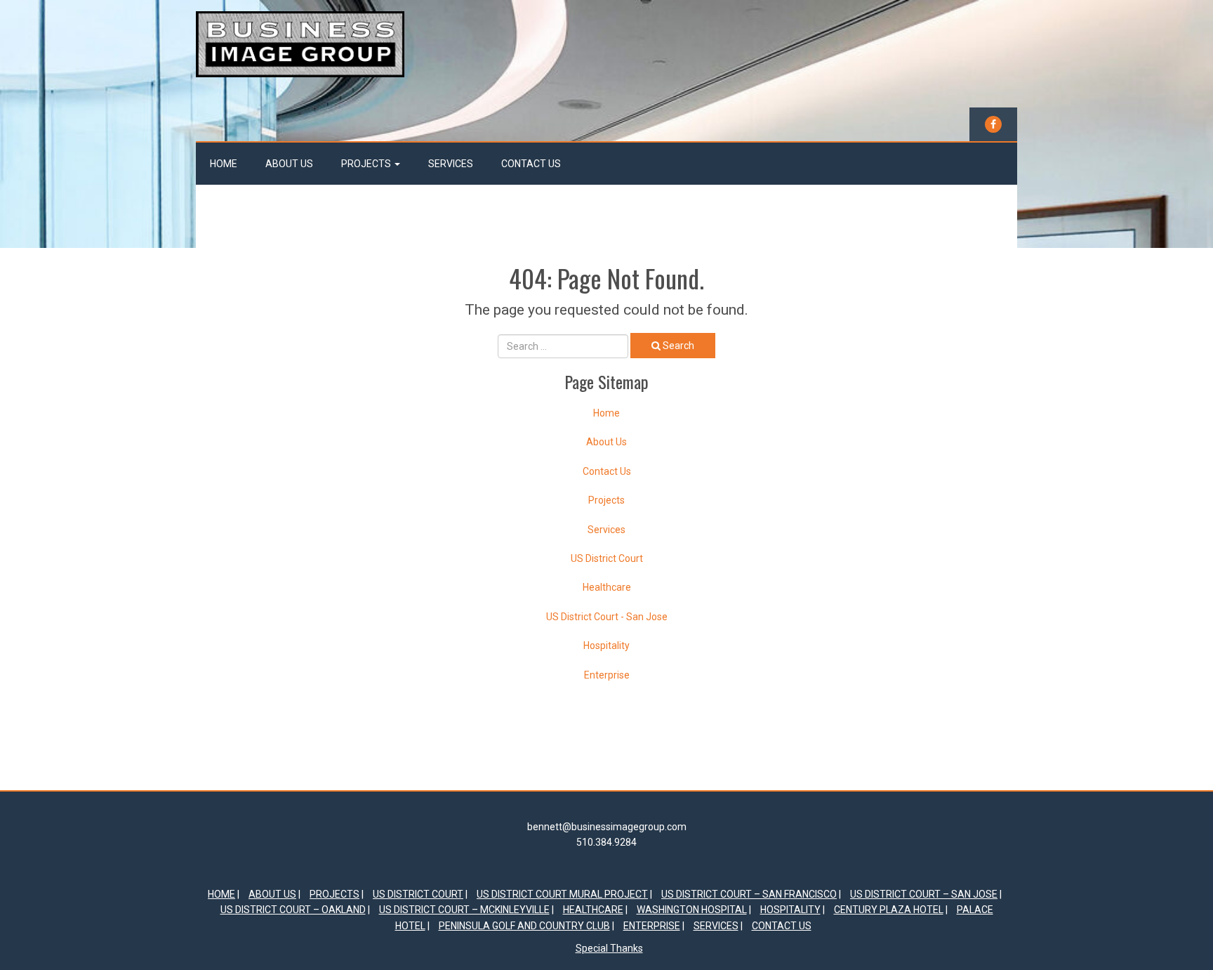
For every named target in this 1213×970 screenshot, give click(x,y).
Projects (367, 163)
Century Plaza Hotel (888, 909)
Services (450, 163)
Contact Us (531, 163)
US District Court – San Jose (923, 894)
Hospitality (606, 645)
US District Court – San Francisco (749, 894)
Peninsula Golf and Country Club (524, 925)
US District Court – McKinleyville (464, 909)
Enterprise (607, 675)
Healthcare (607, 587)
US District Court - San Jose (607, 616)
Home (223, 163)
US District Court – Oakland (293, 909)
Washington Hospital (692, 909)
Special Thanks (609, 948)
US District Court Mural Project (562, 894)
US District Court (607, 558)
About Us (289, 163)
